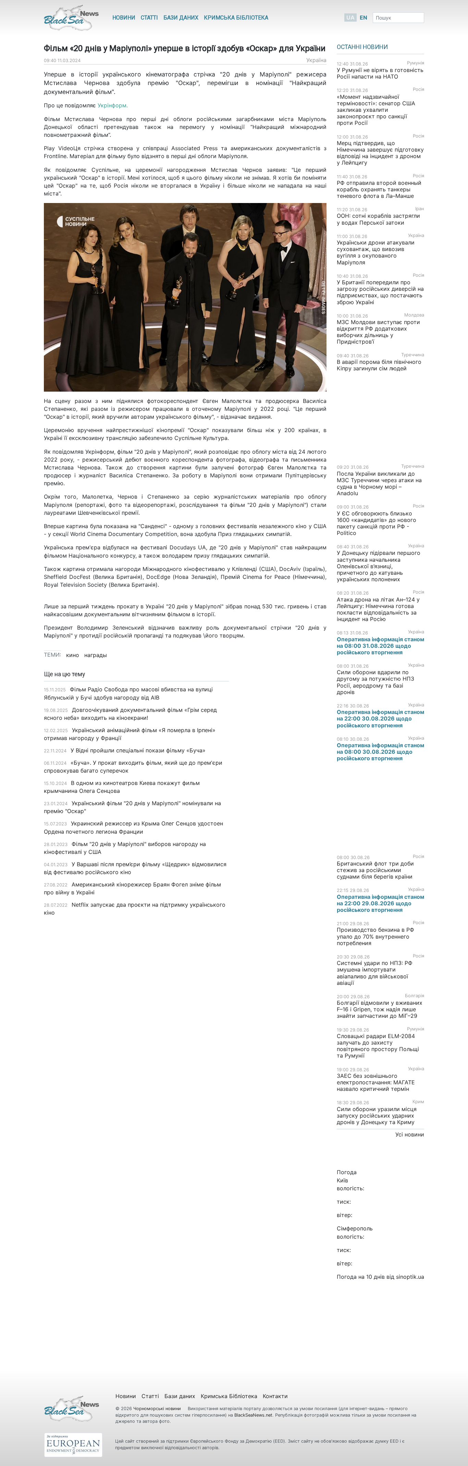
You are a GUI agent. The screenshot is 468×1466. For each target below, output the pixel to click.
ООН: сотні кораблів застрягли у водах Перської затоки (378, 219)
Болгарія (414, 995)
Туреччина (412, 354)
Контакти (275, 1396)
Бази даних (180, 17)
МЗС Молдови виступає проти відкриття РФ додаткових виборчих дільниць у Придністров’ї (378, 332)
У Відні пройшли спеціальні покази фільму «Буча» (138, 750)
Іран (419, 208)
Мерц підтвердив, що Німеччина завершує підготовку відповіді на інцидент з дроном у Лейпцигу (380, 153)
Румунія (415, 62)
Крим (418, 1101)
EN (363, 17)
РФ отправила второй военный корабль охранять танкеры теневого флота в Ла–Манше (379, 189)
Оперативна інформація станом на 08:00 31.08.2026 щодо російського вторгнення (380, 646)
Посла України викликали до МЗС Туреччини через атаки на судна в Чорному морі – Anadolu (379, 483)
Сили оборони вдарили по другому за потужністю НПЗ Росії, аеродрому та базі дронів (375, 682)
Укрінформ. (113, 105)
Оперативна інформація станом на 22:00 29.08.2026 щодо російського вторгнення (380, 903)
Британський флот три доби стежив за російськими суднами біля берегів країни (375, 870)
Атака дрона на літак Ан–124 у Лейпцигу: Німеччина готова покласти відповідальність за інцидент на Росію (378, 609)
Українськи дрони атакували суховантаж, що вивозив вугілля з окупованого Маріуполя (376, 252)
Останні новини (362, 47)
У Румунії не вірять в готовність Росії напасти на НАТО (380, 73)
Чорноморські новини (157, 1408)
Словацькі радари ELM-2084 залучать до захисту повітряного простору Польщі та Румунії (378, 1046)
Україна (316, 60)
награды (95, 655)
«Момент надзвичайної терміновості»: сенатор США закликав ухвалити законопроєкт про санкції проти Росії (376, 110)
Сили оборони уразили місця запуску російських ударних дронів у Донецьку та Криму (377, 1115)
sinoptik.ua (410, 1276)
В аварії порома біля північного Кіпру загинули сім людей (379, 365)
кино (72, 655)
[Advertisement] (283, 779)
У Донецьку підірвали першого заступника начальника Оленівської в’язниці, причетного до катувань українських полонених (378, 566)
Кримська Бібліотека (236, 17)
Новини (123, 17)
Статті (149, 17)
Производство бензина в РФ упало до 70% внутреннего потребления (375, 936)
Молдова (414, 315)
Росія (418, 89)
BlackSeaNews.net (253, 1415)
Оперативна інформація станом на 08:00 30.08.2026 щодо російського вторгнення (380, 752)
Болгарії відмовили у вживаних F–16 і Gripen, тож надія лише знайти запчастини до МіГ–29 (379, 1009)
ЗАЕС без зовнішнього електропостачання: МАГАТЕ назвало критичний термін (376, 1082)
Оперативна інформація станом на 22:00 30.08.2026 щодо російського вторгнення (380, 718)
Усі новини (409, 1134)
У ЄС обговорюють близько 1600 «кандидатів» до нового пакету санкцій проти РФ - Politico (376, 523)
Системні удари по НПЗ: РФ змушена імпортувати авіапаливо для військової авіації (374, 973)
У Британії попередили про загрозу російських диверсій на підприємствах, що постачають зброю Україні (380, 292)
